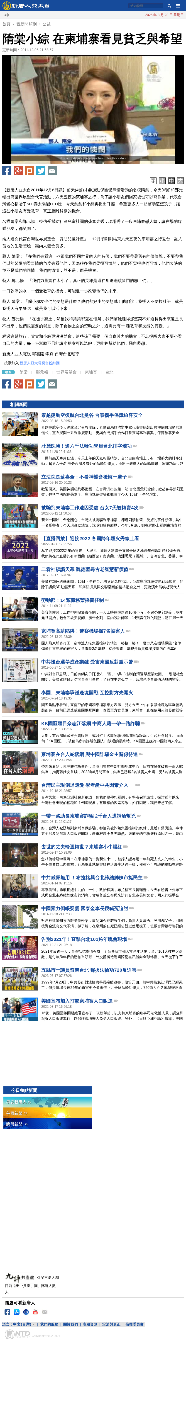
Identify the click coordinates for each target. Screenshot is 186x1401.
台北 (109, 372)
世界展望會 (66, 372)
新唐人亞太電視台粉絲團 (40, 363)
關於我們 (70, 1324)
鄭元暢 (42, 372)
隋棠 (24, 372)
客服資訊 (90, 1324)
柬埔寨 (91, 372)
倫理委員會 (134, 1324)
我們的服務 (49, 1324)
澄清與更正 (111, 1324)
